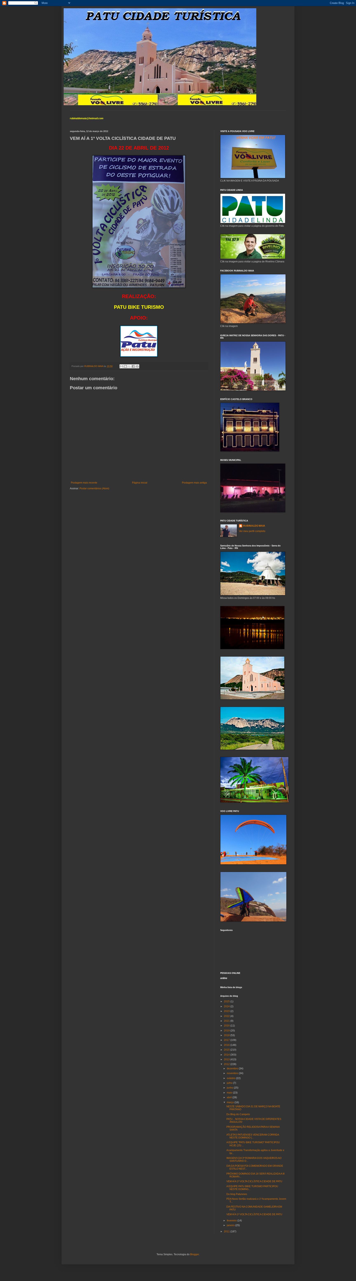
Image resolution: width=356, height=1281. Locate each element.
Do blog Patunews (236, 1194)
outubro (231, 1078)
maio (230, 1092)
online (223, 978)
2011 (227, 1231)
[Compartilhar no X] (129, 366)
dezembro (233, 1068)
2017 (227, 1040)
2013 (227, 1059)
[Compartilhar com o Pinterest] (137, 366)
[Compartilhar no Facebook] (133, 366)
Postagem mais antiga (194, 482)
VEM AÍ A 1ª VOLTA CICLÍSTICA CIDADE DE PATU (254, 1181)
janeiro (231, 1225)
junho (230, 1087)
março (230, 1102)
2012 (227, 1064)
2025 (227, 1001)
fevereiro (232, 1220)
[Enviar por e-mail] (121, 366)
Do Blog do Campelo (238, 1114)
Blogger (194, 1254)
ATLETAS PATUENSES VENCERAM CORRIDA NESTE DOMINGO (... (252, 1136)
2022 (227, 1016)
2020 (227, 1025)
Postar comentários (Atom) (94, 488)
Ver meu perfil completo (252, 531)
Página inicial (139, 482)
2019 (227, 1030)
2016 (227, 1045)
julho (230, 1083)
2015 (227, 1049)
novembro (233, 1073)
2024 (227, 1006)
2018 (227, 1035)
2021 (227, 1020)
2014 (227, 1054)
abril (229, 1097)
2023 (227, 1011)
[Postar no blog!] (125, 366)
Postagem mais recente (84, 482)
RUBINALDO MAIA (254, 525)
